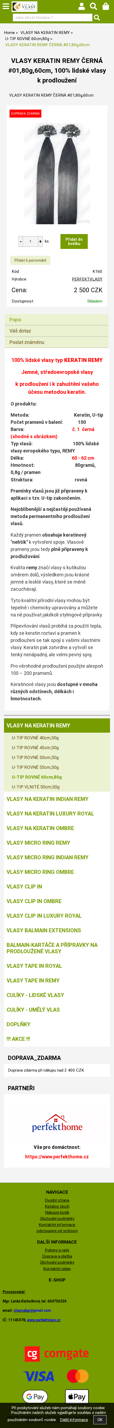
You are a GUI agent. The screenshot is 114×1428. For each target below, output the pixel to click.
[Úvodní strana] (25, 6)
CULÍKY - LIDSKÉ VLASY (35, 995)
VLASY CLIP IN (24, 886)
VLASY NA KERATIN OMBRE (40, 828)
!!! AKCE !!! (18, 1039)
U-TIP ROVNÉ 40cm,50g (35, 737)
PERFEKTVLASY (87, 279)
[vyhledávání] (96, 7)
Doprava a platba (57, 1256)
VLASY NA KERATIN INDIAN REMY (48, 799)
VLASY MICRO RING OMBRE (40, 872)
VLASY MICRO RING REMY (38, 843)
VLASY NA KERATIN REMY (38, 725)
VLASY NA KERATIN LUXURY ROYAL (50, 813)
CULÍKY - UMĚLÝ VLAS (33, 1010)
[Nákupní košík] (108, 7)
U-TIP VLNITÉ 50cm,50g (36, 787)
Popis (15, 319)
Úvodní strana (57, 1200)
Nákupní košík (57, 1212)
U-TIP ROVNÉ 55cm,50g (35, 767)
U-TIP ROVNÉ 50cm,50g (35, 757)
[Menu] (6, 6)
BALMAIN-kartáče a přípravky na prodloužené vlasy (52, 948)
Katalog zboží (57, 1206)
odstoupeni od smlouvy (57, 1230)
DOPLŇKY (18, 1024)
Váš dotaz (20, 331)
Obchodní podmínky (57, 1218)
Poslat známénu (27, 342)
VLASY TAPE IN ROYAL (34, 966)
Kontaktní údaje (57, 1268)
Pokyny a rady (57, 1250)
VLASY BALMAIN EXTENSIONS (44, 930)
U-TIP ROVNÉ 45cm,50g (35, 747)
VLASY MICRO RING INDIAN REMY (48, 857)
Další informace (74, 1419)
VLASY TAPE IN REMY (33, 980)
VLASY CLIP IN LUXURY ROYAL (44, 916)
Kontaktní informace (57, 1224)
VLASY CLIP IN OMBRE (34, 901)
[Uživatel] (84, 7)
